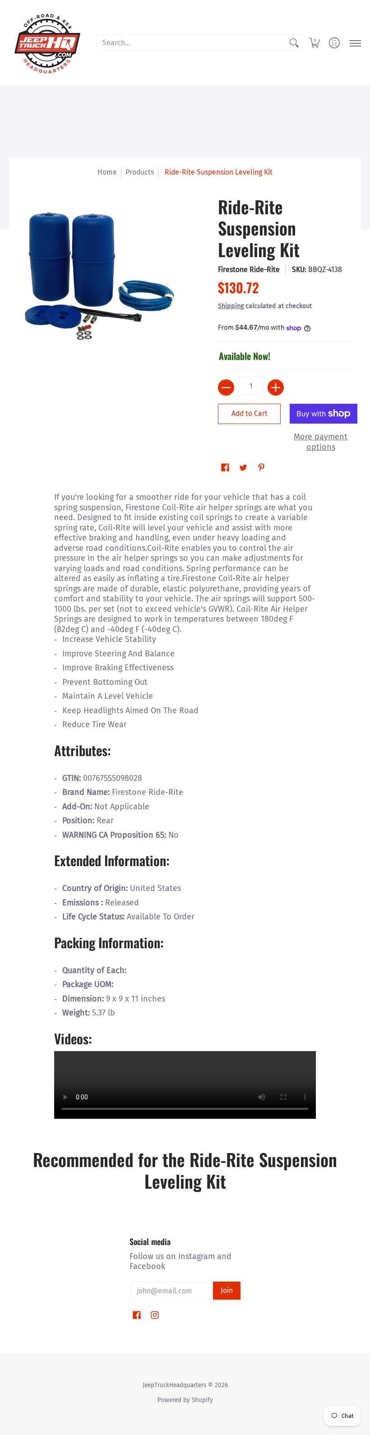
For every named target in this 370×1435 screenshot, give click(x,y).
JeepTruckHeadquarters (174, 1385)
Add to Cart (249, 413)
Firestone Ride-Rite (249, 269)
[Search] (294, 43)
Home (107, 172)
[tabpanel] (185, 804)
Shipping (231, 306)
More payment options (320, 442)
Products (139, 172)
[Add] (276, 387)
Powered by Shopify (185, 1400)
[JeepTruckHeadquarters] (47, 43)
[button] (314, 43)
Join (227, 1290)
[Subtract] (226, 387)
